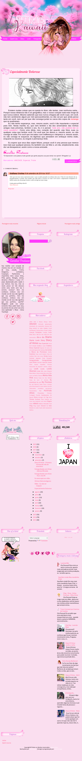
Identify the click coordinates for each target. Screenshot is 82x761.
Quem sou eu (6, 743)
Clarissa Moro (40, 330)
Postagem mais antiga (72, 224)
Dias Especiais (43, 343)
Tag (47, 397)
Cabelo (46, 328)
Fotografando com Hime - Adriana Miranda (43, 470)
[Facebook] (37, 555)
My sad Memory (34, 384)
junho (37, 497)
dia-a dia (40, 337)
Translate (44, 541)
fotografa (49, 358)
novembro (38, 455)
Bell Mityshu (33, 749)
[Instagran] (42, 555)
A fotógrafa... (70, 693)
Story (36, 397)
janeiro (37, 511)
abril (36, 503)
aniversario (48, 324)
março (37, 506)
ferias (46, 356)
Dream (34, 346)
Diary (43, 340)
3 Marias (39, 322)
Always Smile (48, 322)
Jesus (50, 366)
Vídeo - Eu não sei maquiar (40, 485)
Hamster (39, 362)
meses (41, 373)
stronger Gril (41, 397)
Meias (30, 373)
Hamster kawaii (47, 362)
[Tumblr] (52, 555)
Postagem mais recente (10, 224)
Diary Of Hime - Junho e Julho (71, 644)
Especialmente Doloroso (43, 488)
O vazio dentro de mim (45, 386)
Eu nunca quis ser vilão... (43, 478)
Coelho (50, 330)
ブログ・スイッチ (68, 537)
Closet (45, 330)
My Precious (47, 382)
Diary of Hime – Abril (73, 675)
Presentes (41, 393)
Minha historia (38, 375)
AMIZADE (18, 160)
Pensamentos (33, 391)
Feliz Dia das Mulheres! (70, 661)
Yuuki (40, 408)
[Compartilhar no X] (57, 159)
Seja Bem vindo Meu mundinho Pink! (68, 578)
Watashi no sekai (34, 408)
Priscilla (38, 395)
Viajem (49, 401)
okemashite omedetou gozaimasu (40, 388)
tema (50, 397)
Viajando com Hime (41, 401)
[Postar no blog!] (55, 159)
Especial (26, 160)
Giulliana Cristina (17, 173)
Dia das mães (43, 334)
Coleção (31, 332)
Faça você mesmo (41, 354)
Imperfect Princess (46, 364)
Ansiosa (47, 326)
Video (30, 403)
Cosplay (45, 332)
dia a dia (35, 334)
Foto (43, 358)
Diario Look (34, 340)
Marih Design (58, 749)
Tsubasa (47, 399)
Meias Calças (36, 373)
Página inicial (41, 224)
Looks (42, 369)
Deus (30, 334)
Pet (40, 391)
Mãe (42, 371)
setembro (38, 460)
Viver (50, 403)
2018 (34, 447)
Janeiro (45, 366)
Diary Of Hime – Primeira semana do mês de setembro (43, 464)
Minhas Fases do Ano (40, 378)
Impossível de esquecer (36, 366)
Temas (31, 399)
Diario (48, 337)
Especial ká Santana (39, 350)
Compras (38, 332)
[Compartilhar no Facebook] (59, 159)
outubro (38, 457)
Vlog (30, 406)
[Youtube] (32, 555)
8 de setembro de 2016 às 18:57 (37, 173)
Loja (30, 369)
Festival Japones (35, 358)
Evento (50, 352)
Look (36, 368)
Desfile (50, 332)
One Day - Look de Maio (72, 626)
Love (38, 371)
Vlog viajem (36, 406)
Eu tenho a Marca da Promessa (40, 351)
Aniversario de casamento (36, 326)
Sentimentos (45, 395)
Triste (33, 160)
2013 (34, 520)
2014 (34, 517)
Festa (50, 356)
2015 (34, 514)
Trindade (37, 399)
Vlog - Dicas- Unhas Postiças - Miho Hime (70, 594)
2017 (34, 450)
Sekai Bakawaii (14, 185)
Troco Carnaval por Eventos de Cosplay (69, 610)
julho (37, 495)
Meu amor (46, 373)
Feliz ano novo (38, 356)
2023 (35, 322)
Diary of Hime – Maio (73, 711)
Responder (11, 188)
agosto (37, 492)
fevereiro (38, 508)
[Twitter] (47, 555)
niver (41, 384)
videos (35, 403)
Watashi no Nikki (46, 406)
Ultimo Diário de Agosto (43, 481)
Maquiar (49, 371)
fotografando (34, 360)
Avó (51, 326)
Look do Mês (65, 563)
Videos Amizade (44, 404)
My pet (39, 382)
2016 (30, 322)
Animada (40, 324)
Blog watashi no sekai (36, 328)
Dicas (50, 343)
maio (45, 371)
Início (4, 740)
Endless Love (41, 346)
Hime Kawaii (33, 364)
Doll (30, 346)
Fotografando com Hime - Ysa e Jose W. (43, 475)
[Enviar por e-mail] (53, 159)
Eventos (32, 354)
